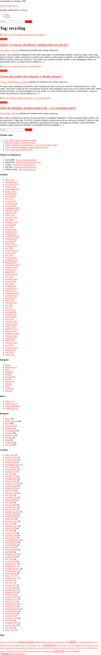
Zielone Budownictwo (9, 5)
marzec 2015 (10, 326)
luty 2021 (9, 199)
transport (24, 651)
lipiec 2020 (9, 215)
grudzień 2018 (11, 260)
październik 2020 (12, 208)
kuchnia (33, 645)
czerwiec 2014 (11, 343)
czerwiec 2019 (11, 246)
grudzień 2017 (11, 288)
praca (78, 648)
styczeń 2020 (10, 229)
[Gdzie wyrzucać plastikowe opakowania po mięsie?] (50, 34)
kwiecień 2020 (11, 222)
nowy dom (71, 645)
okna (2, 648)
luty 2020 (9, 227)
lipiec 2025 (9, 180)
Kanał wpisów (11, 404)
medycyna (40, 645)
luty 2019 (9, 255)
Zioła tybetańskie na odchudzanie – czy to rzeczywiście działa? (31, 145)
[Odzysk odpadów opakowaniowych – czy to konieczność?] (50, 98)
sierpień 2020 (10, 213)
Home (7, 17)
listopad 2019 (10, 234)
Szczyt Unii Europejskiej (26, 160)
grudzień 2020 (11, 203)
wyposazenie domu (47, 651)
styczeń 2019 (10, 258)
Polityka (8, 384)
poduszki (55, 648)
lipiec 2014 (9, 340)
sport (19, 651)
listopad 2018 (10, 262)
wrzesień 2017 (11, 295)
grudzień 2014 (11, 329)
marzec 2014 (10, 350)
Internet (8, 379)
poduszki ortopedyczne (67, 648)
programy (89, 648)
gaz (96, 642)
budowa (14, 642)
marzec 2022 (10, 191)
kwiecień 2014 (11, 347)
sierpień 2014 (10, 338)
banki (9, 642)
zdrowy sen (68, 651)
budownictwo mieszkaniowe (56, 642)
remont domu (4, 651)
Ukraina (29, 651)
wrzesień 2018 (11, 267)
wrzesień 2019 (11, 239)
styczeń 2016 (10, 312)
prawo (83, 648)
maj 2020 (9, 220)
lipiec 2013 (9, 355)
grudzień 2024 (11, 182)
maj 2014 (9, 345)
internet (3, 645)
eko (78, 642)
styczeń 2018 (10, 286)
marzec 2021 (10, 196)
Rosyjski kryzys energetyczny (28, 162)
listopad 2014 (10, 331)
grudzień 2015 (11, 314)
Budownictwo (11, 367)
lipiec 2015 (9, 319)
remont (95, 648)
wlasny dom (37, 651)
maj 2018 (9, 277)
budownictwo (40, 642)
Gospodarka (10, 377)
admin (17, 50)
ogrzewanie (89, 645)
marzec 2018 (10, 281)
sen (16, 651)
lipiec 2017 (9, 300)
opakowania (9, 648)
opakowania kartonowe (44, 648)
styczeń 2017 (10, 310)
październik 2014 (12, 333)
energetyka (90, 642)
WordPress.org (11, 408)
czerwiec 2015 (11, 321)
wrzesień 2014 (11, 336)
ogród (96, 645)
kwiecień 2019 (11, 251)
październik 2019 (12, 236)
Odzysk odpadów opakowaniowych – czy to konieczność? (38, 108)
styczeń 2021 (10, 201)
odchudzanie (79, 645)
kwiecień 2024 (11, 184)
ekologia (83, 642)
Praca (7, 386)
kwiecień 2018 (11, 279)
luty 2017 (9, 307)
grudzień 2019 (11, 232)
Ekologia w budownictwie (24, 165)
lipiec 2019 (9, 243)
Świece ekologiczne (27, 169)
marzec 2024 (10, 187)
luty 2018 (9, 284)
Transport (9, 388)
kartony (23, 645)
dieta (67, 642)
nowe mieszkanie (61, 645)
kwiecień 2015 (11, 324)
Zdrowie (8, 391)
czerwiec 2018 (11, 274)
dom (72, 641)
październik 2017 (12, 293)
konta (28, 645)
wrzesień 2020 (11, 210)
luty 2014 (9, 352)
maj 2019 (9, 248)
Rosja (12, 651)
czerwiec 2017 (11, 303)
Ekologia (3, 39)
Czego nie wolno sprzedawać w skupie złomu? (31, 76)
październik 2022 (12, 189)
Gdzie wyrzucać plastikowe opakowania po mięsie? (34, 44)
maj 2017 (9, 305)
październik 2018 (12, 265)
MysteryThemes (18, 654)
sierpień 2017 (10, 298)
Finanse (8, 374)
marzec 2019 (10, 253)
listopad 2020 (10, 206)
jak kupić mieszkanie (14, 645)
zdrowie (59, 651)
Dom (7, 370)
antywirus (3, 642)
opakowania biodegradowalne (25, 648)
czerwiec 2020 (11, 217)
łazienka (76, 651)
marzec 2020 (10, 225)
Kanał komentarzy (13, 406)
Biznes (8, 365)
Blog (7, 14)
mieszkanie (50, 645)
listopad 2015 (10, 317)
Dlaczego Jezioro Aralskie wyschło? (20, 142)
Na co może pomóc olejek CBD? (19, 150)
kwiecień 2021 (11, 194)
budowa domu (26, 641)
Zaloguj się (9, 401)
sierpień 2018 (10, 269)
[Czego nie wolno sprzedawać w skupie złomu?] (50, 66)
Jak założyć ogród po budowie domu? (21, 140)
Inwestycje (9, 381)
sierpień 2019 (10, 241)
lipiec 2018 (9, 272)
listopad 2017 (10, 291)
